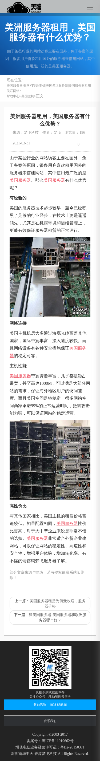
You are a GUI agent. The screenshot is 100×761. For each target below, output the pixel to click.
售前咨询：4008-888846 (50, 705)
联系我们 (50, 721)
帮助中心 (13, 96)
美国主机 (27, 96)
